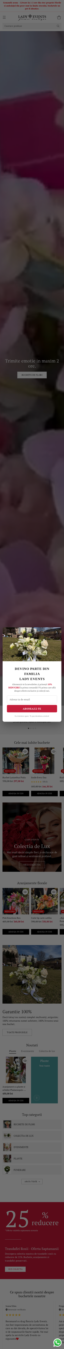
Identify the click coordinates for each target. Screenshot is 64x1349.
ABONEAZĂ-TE (32, 708)
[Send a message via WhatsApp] (57, 1342)
